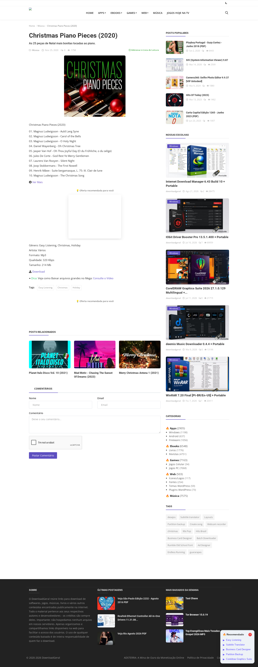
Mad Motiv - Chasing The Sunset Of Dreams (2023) (93, 374)
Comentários (43, 388)
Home (90, 13)
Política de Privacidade (200, 657)
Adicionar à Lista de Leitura (145, 49)
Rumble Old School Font (180, 545)
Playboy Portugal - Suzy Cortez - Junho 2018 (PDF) (204, 44)
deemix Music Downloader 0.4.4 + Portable (195, 344)
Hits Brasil (201, 531)
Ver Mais (37, 182)
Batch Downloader (206, 538)
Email (100, 398)
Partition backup (176, 524)
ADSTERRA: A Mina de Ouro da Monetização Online (154, 657)
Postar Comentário (43, 455)
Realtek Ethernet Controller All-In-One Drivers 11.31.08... (139, 618)
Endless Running (176, 552)
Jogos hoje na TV (178, 13)
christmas (173, 531)
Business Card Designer (180, 538)
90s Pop (187, 531)
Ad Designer (204, 545)
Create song (196, 524)
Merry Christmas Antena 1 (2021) (139, 372)
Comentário (36, 413)
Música (157, 13)
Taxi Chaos (192, 598)
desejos (172, 517)
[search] (226, 13)
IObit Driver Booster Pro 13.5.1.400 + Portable (197, 237)
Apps (101, 13)
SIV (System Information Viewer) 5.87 (207, 60)
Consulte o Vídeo (103, 278)
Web (144, 13)
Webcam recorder (216, 524)
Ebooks (115, 13)
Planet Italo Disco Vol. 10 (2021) (48, 372)
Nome (32, 398)
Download (38, 271)
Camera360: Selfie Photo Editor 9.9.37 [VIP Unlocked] (207, 79)
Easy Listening (45, 287)
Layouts (208, 517)
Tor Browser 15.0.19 (197, 614)
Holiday (76, 287)
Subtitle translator (189, 517)
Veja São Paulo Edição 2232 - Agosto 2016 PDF (138, 600)
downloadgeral (173, 191)
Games (131, 13)
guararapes (195, 552)
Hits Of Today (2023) (197, 95)
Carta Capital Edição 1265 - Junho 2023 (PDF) (205, 114)
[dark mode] (226, 3)
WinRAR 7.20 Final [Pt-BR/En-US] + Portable (196, 395)
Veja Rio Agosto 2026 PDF (132, 633)
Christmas (63, 287)
